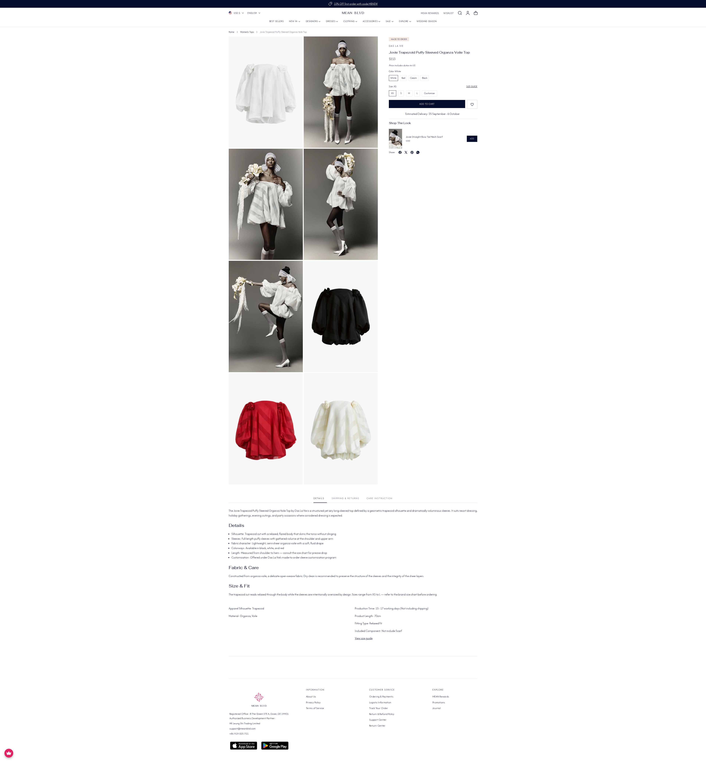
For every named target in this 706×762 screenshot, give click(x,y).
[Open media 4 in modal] (371, 155)
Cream (413, 78)
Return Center (377, 725)
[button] (459, 13)
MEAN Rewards (430, 13)
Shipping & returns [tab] (345, 498)
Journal (436, 708)
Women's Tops (247, 32)
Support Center (378, 720)
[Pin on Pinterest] (412, 152)
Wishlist (448, 13)
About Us (311, 696)
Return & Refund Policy (382, 714)
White (393, 78)
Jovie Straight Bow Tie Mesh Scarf (424, 137)
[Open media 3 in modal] (296, 43)
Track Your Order (378, 708)
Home (231, 32)
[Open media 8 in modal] (371, 380)
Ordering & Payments (381, 696)
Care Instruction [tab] (380, 498)
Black (424, 78)
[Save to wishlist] (472, 104)
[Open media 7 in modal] (296, 380)
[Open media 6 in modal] (371, 268)
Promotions (438, 702)
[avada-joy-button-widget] (8, 753)
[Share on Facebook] (400, 152)
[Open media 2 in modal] (296, 155)
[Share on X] (406, 152)
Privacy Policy (313, 702)
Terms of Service (315, 708)
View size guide (363, 638)
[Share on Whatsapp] (418, 152)
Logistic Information (380, 702)
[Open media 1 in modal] (371, 43)
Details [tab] (318, 498)
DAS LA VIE (396, 46)
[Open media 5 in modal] (296, 268)
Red (403, 78)
